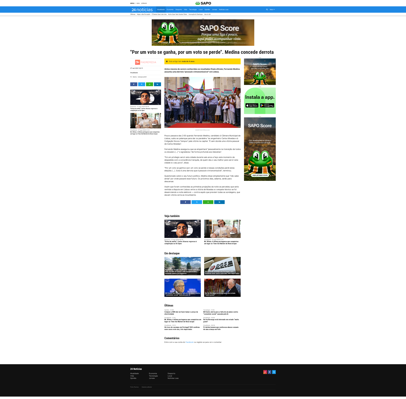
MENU (132, 3)
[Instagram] (265, 372)
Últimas (168, 305)
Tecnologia (206, 310)
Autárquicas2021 (142, 77)
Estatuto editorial (147, 387)
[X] (274, 372)
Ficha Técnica (134, 387)
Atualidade (134, 72)
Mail (138, 3)
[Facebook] (269, 372)
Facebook (190, 342)
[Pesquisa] (267, 9)
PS (131, 77)
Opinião (166, 310)
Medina (135, 77)
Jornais (144, 3)
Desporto (133, 106)
